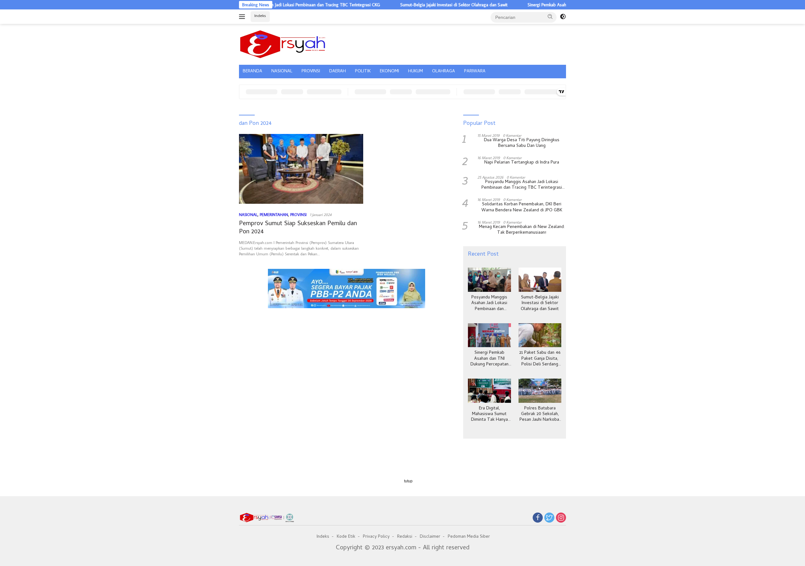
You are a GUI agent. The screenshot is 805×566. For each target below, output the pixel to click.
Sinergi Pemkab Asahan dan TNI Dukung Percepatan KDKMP (564, 5)
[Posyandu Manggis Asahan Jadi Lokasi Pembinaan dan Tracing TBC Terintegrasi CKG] (489, 280)
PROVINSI (311, 71)
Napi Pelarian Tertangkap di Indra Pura (521, 163)
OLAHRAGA (443, 71)
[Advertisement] (346, 340)
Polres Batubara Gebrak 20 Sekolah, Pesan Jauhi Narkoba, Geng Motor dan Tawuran (539, 414)
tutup (408, 481)
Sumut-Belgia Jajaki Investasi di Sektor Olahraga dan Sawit (434, 5)
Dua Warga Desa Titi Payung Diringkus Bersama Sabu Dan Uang (521, 143)
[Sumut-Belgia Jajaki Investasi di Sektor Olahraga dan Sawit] (540, 280)
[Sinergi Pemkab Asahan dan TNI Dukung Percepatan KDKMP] (489, 335)
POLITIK (363, 71)
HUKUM (415, 71)
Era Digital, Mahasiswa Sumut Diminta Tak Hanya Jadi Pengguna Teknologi (489, 414)
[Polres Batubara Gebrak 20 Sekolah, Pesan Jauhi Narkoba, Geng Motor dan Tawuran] (540, 391)
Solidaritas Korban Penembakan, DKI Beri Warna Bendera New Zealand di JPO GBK (521, 207)
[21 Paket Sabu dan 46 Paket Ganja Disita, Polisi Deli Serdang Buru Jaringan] (540, 335)
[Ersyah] (283, 43)
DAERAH (337, 71)
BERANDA (252, 71)
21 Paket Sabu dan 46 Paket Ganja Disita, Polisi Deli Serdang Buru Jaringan (539, 359)
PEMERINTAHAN (274, 214)
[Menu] (243, 16)
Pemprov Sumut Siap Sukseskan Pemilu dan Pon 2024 (298, 228)
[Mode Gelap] (563, 16)
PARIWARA (475, 71)
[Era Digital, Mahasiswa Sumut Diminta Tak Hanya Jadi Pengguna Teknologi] (489, 391)
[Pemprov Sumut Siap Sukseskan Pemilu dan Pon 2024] (301, 169)
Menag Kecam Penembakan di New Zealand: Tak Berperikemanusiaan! (522, 230)
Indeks (260, 16)
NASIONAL (281, 71)
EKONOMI (389, 71)
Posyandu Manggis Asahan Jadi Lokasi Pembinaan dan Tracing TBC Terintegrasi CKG (282, 5)
